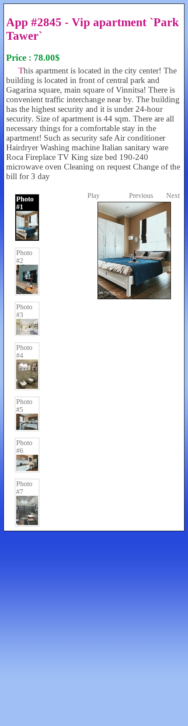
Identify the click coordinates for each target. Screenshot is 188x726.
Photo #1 (25, 203)
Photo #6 (24, 446)
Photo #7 (24, 487)
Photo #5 (24, 405)
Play (93, 195)
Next (173, 195)
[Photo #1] (133, 464)
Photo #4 (24, 351)
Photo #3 (24, 310)
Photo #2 (24, 256)
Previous (141, 195)
